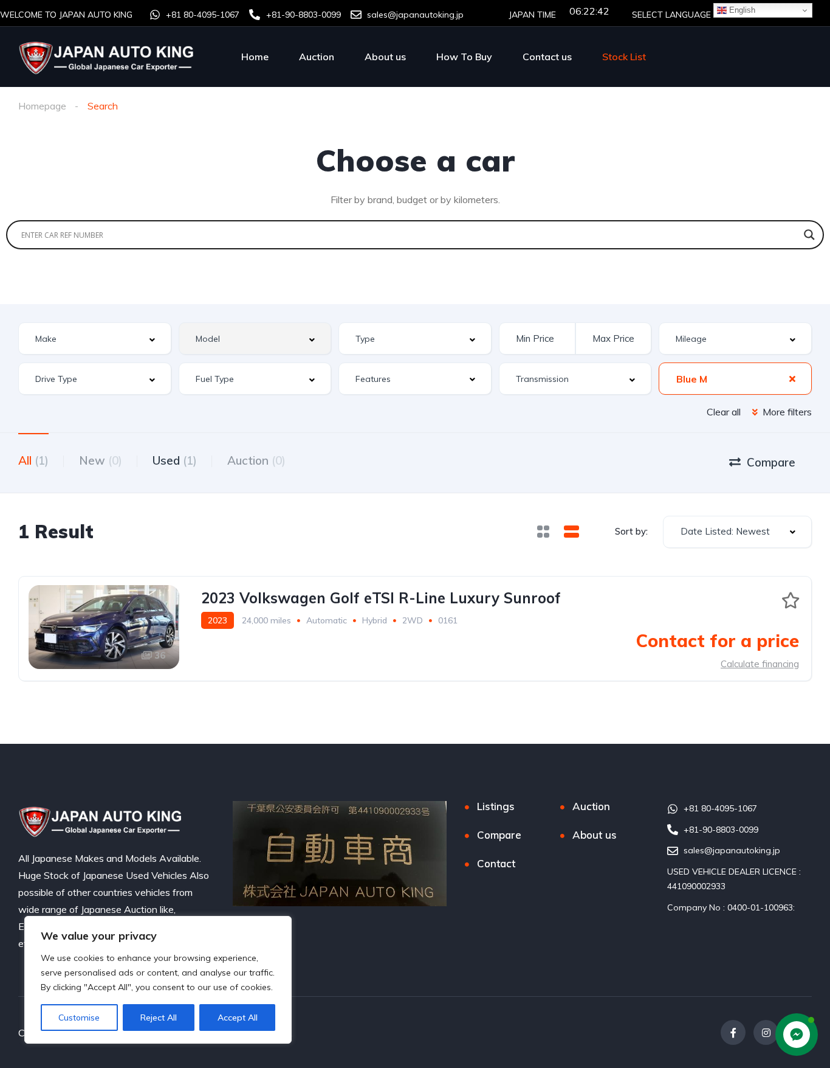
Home (255, 56)
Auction (316, 56)
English (741, 10)
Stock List (624, 56)
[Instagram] (765, 1032)
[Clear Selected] (792, 378)
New (100, 460)
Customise (79, 1017)
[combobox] (94, 338)
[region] (158, 980)
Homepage (42, 106)
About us (385, 56)
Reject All (158, 1017)
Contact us (547, 56)
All (33, 460)
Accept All (238, 1017)
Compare (499, 834)
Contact (496, 863)
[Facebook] (733, 1032)
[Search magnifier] (809, 234)
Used (175, 460)
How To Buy (464, 56)
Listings (496, 806)
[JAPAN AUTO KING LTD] (107, 56)
